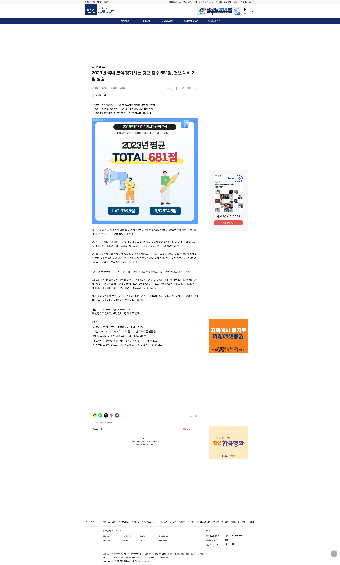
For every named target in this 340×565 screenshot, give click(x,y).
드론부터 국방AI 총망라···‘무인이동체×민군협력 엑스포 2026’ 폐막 (127, 345)
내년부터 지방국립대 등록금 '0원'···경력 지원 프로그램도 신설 (125, 340)
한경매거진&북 (90, 2)
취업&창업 (145, 21)
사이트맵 (250, 522)
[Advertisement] (170, 44)
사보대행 (219, 2)
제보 (236, 2)
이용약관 (191, 522)
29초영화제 (163, 540)
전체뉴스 (124, 21)
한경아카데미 (164, 536)
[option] (218, 11)
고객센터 (241, 522)
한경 (175, 2)
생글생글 (125, 540)
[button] (245, 10)
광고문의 (182, 522)
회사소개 (164, 522)
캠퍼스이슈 (214, 21)
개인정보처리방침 (203, 522)
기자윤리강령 (217, 522)
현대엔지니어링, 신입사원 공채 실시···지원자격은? (119, 336)
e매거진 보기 (228, 223)
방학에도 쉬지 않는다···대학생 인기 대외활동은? (118, 326)
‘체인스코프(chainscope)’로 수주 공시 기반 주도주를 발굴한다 (125, 331)
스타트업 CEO (190, 21)
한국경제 (106, 536)
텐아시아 (106, 540)
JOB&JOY (100, 67)
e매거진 (252, 2)
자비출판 (227, 2)
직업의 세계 (167, 21)
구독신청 (244, 2)
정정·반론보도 (230, 522)
